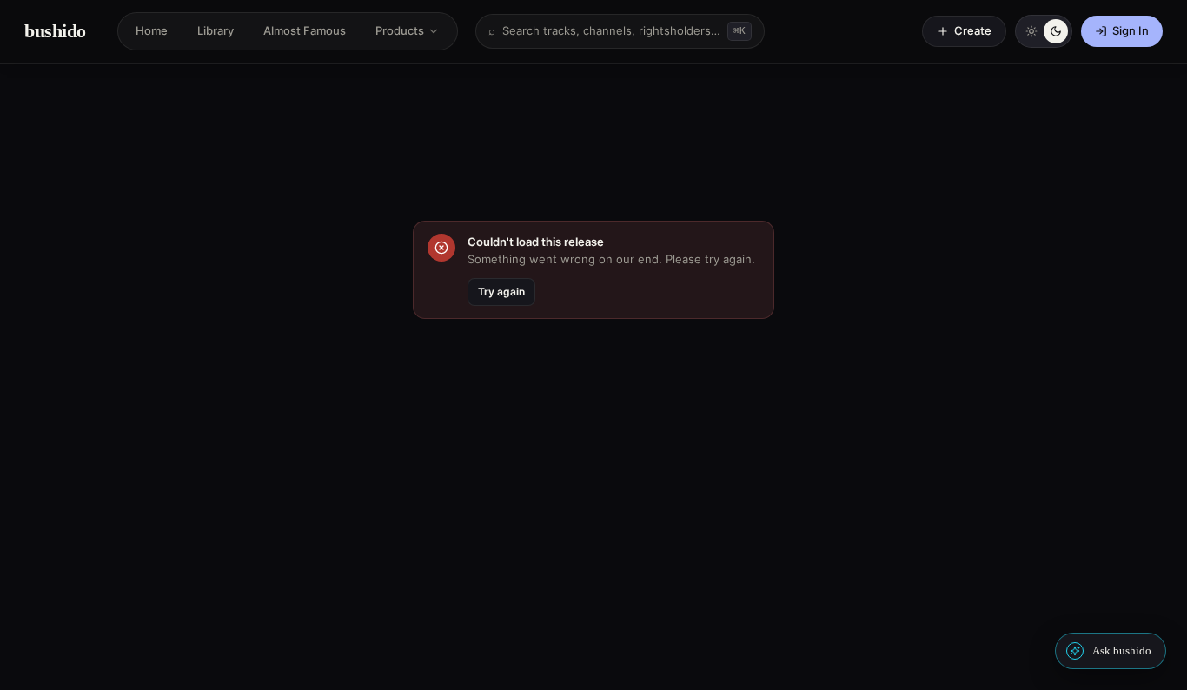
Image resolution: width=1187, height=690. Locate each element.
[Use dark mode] (1056, 31)
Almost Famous (304, 30)
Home (152, 30)
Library (215, 30)
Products (399, 30)
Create (972, 30)
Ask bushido (1121, 650)
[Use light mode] (1031, 31)
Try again (501, 291)
